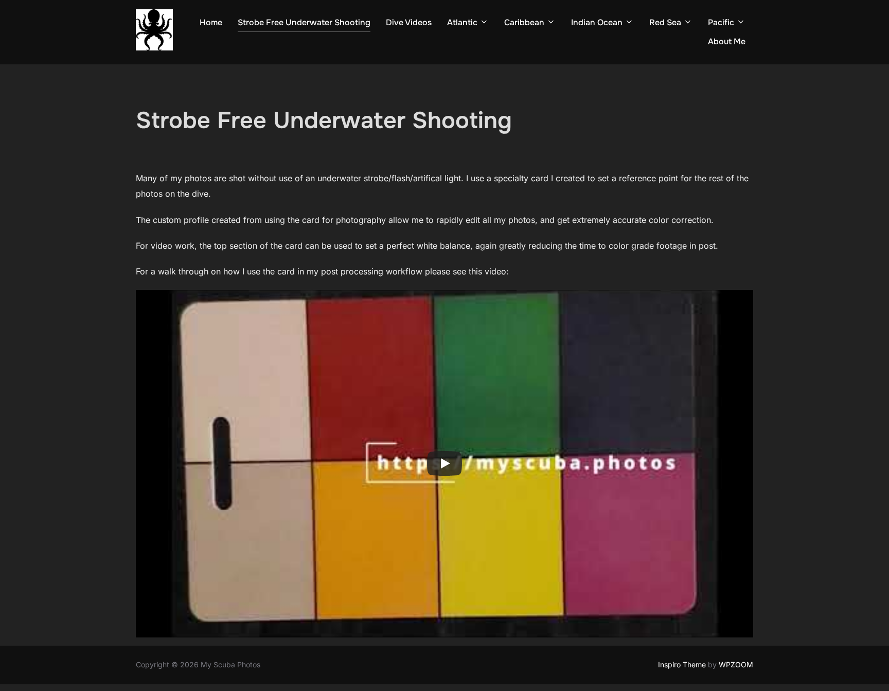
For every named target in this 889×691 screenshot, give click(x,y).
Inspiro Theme (682, 664)
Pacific (721, 22)
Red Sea (665, 22)
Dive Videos (409, 22)
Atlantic (462, 22)
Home (211, 22)
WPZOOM (736, 664)
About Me (726, 41)
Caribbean (524, 22)
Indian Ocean (597, 22)
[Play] (444, 463)
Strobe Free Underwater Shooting (304, 22)
